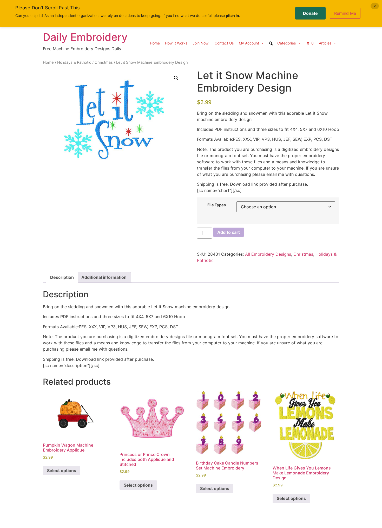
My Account (249, 43)
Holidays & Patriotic (74, 62)
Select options (61, 470)
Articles (325, 43)
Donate (310, 13)
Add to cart (228, 232)
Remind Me (345, 13)
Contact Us (224, 43)
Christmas (104, 62)
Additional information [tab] (104, 277)
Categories (286, 43)
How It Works (176, 43)
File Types (216, 205)
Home (155, 43)
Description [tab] (62, 277)
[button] (176, 78)
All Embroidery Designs (268, 254)
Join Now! (201, 43)
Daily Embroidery (85, 37)
